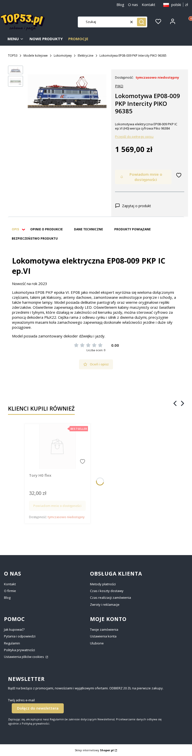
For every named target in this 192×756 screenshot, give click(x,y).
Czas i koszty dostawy (107, 591)
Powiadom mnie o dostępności (146, 177)
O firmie (10, 591)
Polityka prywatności (19, 650)
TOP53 (13, 55)
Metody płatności (103, 584)
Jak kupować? (14, 629)
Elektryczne (86, 55)
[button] (141, 22)
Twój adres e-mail (21, 700)
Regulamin (12, 643)
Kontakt (148, 4)
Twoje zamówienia (104, 629)
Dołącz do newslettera (37, 708)
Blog (120, 4)
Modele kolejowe (36, 55)
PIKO (119, 86)
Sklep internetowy (94, 750)
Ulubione (97, 643)
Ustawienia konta (103, 636)
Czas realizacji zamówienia (110, 597)
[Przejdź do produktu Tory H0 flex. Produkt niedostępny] (57, 446)
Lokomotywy (63, 55)
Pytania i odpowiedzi (20, 636)
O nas (133, 4)
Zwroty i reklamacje (105, 604)
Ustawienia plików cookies (24, 656)
